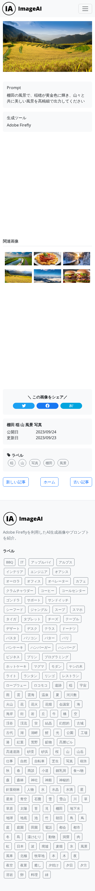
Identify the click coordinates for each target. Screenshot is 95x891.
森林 (20, 780)
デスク (32, 628)
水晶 (55, 789)
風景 (84, 846)
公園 (69, 732)
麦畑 (59, 846)
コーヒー (47, 590)
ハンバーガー (40, 647)
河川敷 (71, 694)
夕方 (83, 865)
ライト (11, 675)
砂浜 (44, 751)
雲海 (31, 694)
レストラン (70, 675)
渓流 (23, 723)
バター (50, 638)
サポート (34, 600)
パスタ (11, 638)
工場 (84, 732)
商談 (31, 770)
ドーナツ (69, 628)
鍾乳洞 (61, 770)
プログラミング (56, 657)
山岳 (80, 751)
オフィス (34, 581)
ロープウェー (16, 685)
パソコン (30, 638)
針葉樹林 (13, 789)
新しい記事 (16, 482)
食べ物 (78, 770)
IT (22, 562)
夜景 (23, 865)
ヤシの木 (76, 666)
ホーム (49, 482)
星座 (9, 799)
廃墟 (45, 846)
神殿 (48, 780)
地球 (9, 817)
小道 (45, 770)
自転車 (39, 761)
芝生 (55, 761)
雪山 (62, 799)
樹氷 (83, 761)
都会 (62, 827)
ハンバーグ (66, 647)
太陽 (23, 808)
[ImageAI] (23, 8)
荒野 (34, 742)
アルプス (65, 562)
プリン (32, 657)
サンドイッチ (58, 600)
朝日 (59, 817)
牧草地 (39, 855)
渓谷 (9, 723)
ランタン (30, 675)
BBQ (9, 562)
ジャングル (39, 609)
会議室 (64, 704)
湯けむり (34, 836)
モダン (56, 666)
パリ (65, 638)
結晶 (48, 723)
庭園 (20, 827)
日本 (20, 846)
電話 (48, 827)
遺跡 (58, 685)
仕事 (9, 761)
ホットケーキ (16, 666)
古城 (80, 723)
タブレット (32, 619)
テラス (50, 628)
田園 (34, 827)
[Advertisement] (47, 185)
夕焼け (53, 865)
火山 (9, 704)
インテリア (14, 571)
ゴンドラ (13, 600)
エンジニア (39, 571)
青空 (23, 799)
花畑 (48, 704)
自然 (23, 761)
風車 (9, 855)
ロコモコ (41, 685)
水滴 (69, 789)
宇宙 (83, 685)
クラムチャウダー (19, 590)
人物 (30, 789)
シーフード (14, 609)
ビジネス (13, 657)
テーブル (72, 619)
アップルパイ (41, 562)
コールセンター (74, 590)
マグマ (39, 666)
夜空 (9, 865)
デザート (13, 628)
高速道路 (13, 751)
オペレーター (58, 581)
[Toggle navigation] (85, 9)
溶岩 (9, 874)
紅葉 (20, 742)
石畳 (37, 799)
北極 (23, 855)
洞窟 (66, 836)
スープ (60, 609)
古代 (9, 732)
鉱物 (48, 742)
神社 (34, 780)
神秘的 (64, 780)
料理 (34, 874)
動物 (51, 836)
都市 (76, 827)
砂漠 (30, 751)
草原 (9, 808)
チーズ (53, 619)
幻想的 (64, 723)
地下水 (75, 808)
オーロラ (13, 581)
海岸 (9, 713)
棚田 (59, 808)
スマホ (77, 609)
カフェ (81, 581)
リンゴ (50, 675)
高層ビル (66, 742)
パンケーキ (14, 647)
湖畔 (34, 732)
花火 (34, 704)
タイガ (11, 619)
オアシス (61, 571)
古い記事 (81, 482)
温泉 (45, 694)
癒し (37, 865)
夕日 (69, 865)
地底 (23, 817)
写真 (69, 761)
